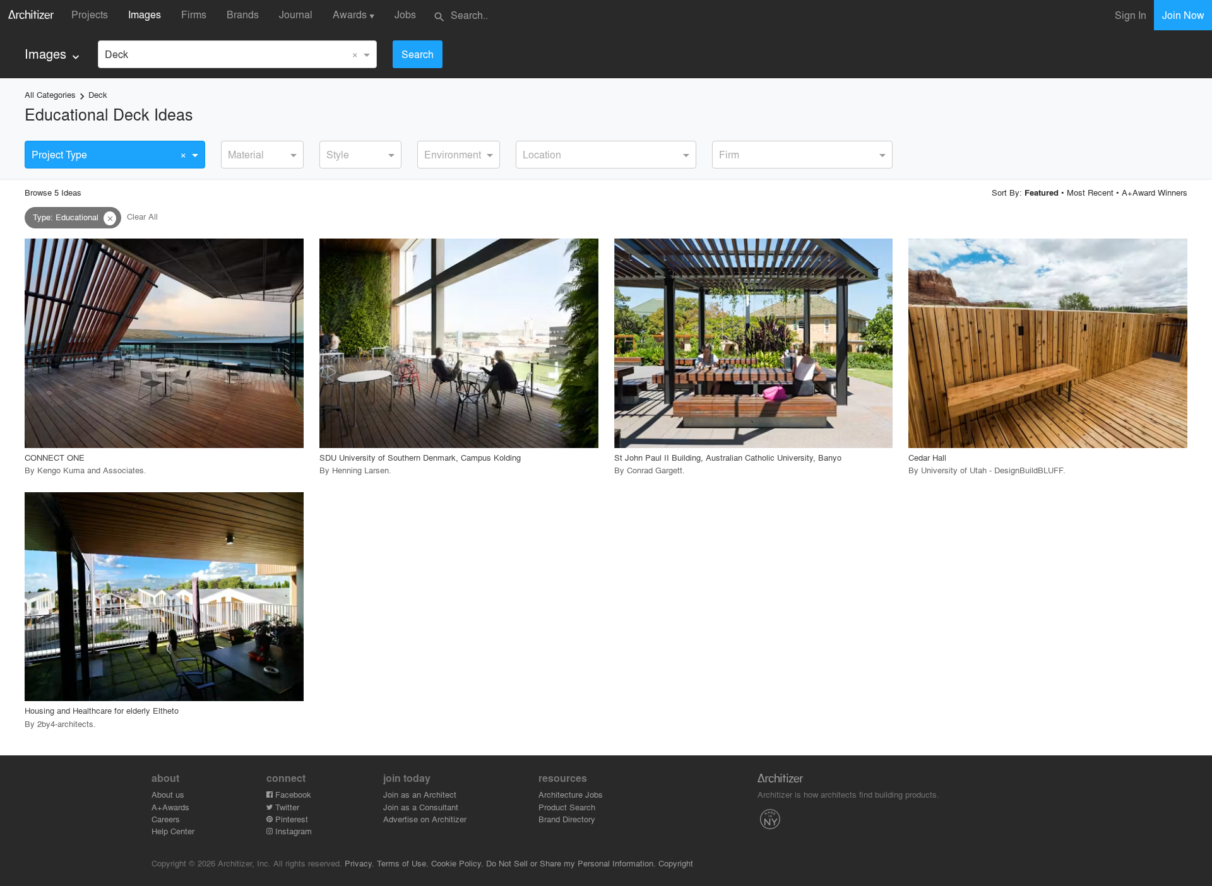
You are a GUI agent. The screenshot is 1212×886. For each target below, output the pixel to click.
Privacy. (359, 863)
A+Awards (170, 807)
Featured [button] (1042, 192)
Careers (166, 819)
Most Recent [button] (1090, 192)
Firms (193, 14)
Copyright (675, 863)
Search (417, 54)
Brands (243, 14)
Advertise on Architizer (424, 819)
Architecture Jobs (570, 794)
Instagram (292, 831)
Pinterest (290, 819)
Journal (295, 14)
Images (144, 14)
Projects (89, 14)
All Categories (50, 94)
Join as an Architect (419, 794)
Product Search (566, 807)
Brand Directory (566, 819)
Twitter (286, 807)
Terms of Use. (403, 863)
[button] (110, 218)
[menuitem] (53, 54)
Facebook (292, 794)
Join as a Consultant (420, 807)
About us (168, 794)
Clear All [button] (142, 217)
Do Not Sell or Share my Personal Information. (571, 863)
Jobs (405, 14)
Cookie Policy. (457, 863)
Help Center (173, 831)
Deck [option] (116, 54)
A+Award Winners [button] (1154, 192)
